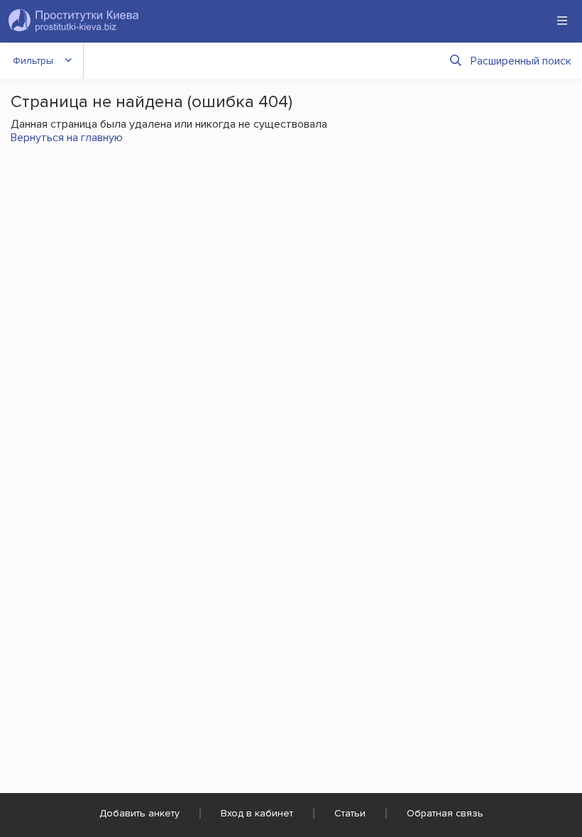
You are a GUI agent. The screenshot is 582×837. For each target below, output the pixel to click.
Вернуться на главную (67, 138)
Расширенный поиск (521, 61)
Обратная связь (445, 813)
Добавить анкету (139, 813)
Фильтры (33, 61)
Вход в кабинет (257, 813)
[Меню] (562, 20)
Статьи (350, 813)
